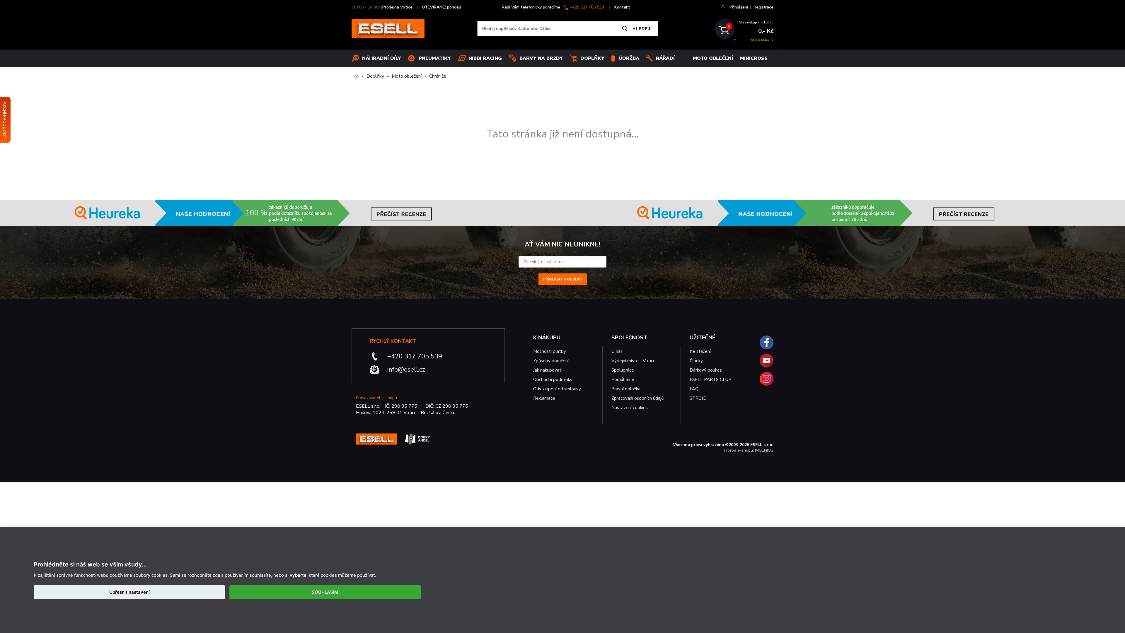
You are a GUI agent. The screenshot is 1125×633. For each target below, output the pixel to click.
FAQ (694, 389)
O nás (617, 351)
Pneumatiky (435, 58)
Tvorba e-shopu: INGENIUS (748, 450)
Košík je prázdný (761, 40)
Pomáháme (622, 379)
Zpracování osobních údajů (637, 398)
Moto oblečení (407, 76)
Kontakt (622, 7)
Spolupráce (622, 370)
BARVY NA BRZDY (541, 58)
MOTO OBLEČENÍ (713, 58)
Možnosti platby (549, 351)
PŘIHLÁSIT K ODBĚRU (562, 279)
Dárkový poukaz (706, 370)
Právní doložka (625, 389)
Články (696, 361)
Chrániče (437, 76)
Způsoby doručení (551, 361)
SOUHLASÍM (325, 592)
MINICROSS (754, 58)
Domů (356, 76)
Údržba (629, 58)
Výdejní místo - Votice (633, 361)
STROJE (698, 398)
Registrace (763, 7)
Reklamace (544, 398)
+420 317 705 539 (587, 7)
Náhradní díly (381, 58)
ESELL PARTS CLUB (711, 379)
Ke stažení (700, 351)
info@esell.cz (406, 369)
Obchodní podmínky (552, 379)
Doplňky (592, 58)
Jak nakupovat (547, 370)
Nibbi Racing (485, 58)
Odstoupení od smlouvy (557, 389)
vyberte (298, 575)
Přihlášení (738, 7)
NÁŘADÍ (665, 58)
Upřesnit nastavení (129, 592)
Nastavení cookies (629, 408)
